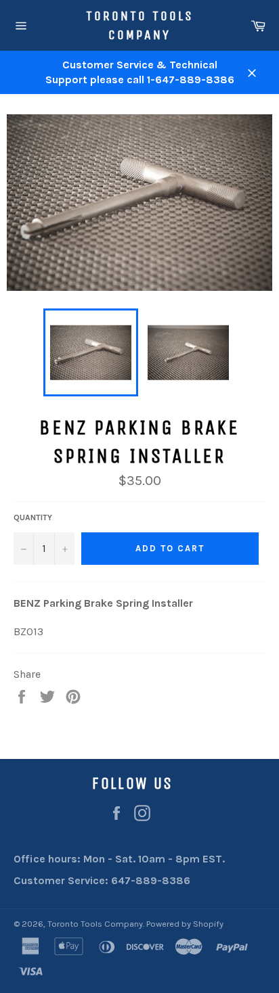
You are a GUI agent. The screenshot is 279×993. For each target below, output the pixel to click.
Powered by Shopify (184, 924)
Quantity (33, 517)
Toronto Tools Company (140, 25)
